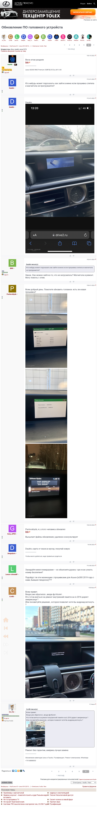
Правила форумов (7, 51)
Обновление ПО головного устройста (32, 27)
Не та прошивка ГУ (11, 800)
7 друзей (6, 72)
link (27, 62)
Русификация (55, 804)
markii (17, 49)
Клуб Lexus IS (14, 46)
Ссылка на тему (20, 51)
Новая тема (7, 782)
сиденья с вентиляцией (59, 793)
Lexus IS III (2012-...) (25, 46)
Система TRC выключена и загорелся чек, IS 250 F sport (26, 804)
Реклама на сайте (90, 20)
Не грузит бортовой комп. (14, 802)
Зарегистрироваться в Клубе (87, 779)
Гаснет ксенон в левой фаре (61, 800)
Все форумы (4, 46)
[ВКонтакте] (13, 770)
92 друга (6, 718)
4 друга (6, 275)
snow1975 (23, 49)
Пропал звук (55, 802)
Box (12, 49)
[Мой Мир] (21, 770)
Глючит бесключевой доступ (61, 795)
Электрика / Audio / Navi (39, 46)
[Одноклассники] (18, 770)
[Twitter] (16, 770)
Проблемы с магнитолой (13, 793)
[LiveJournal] (23, 770)
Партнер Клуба (8, 721)
